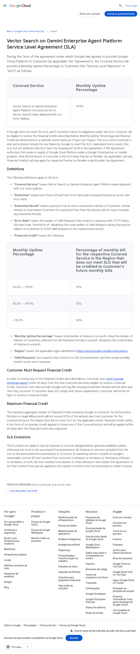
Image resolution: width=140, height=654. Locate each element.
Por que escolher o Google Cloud (14, 523)
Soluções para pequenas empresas (69, 579)
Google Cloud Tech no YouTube (123, 573)
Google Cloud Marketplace (93, 546)
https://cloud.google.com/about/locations (102, 351)
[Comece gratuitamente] (120, 14)
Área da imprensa (122, 558)
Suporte (90, 563)
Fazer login (131, 5)
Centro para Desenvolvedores (122, 551)
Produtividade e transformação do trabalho (68, 558)
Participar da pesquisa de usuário (123, 589)
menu (5, 6)
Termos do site (48, 625)
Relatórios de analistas (11, 575)
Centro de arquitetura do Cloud (97, 576)
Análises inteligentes (69, 539)
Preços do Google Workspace (40, 531)
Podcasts (118, 544)
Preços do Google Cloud (40, 523)
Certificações (93, 588)
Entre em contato (122, 517)
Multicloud (9, 549)
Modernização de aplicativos (67, 532)
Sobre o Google (12, 625)
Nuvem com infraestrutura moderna (11, 541)
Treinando (91, 583)
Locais (7, 560)
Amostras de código (96, 569)
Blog (6, 587)
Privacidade (30, 625)
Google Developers (96, 593)
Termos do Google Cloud (72, 625)
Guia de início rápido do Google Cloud (96, 538)
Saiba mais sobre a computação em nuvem (96, 556)
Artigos (8, 581)
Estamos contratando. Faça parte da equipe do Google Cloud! (123, 600)
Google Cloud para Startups (95, 600)
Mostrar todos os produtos (40, 539)
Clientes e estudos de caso (15, 567)
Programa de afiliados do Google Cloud (96, 520)
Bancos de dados (67, 525)
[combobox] (17, 647)
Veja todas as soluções (65, 587)
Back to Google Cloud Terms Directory (25, 31)
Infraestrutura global (15, 554)
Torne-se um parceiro (120, 532)
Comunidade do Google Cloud (121, 611)
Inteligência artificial (69, 544)
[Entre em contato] (90, 14)
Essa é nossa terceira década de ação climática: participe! (105, 630)
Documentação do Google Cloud (96, 529)
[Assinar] (74, 638)
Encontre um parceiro (120, 524)
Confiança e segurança (10, 531)
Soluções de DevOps (69, 572)
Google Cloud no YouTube (121, 565)
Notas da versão (94, 613)
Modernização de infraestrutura (67, 518)
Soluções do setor (68, 566)
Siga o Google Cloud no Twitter (123, 581)
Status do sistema (95, 607)
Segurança (64, 550)
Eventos (117, 539)
